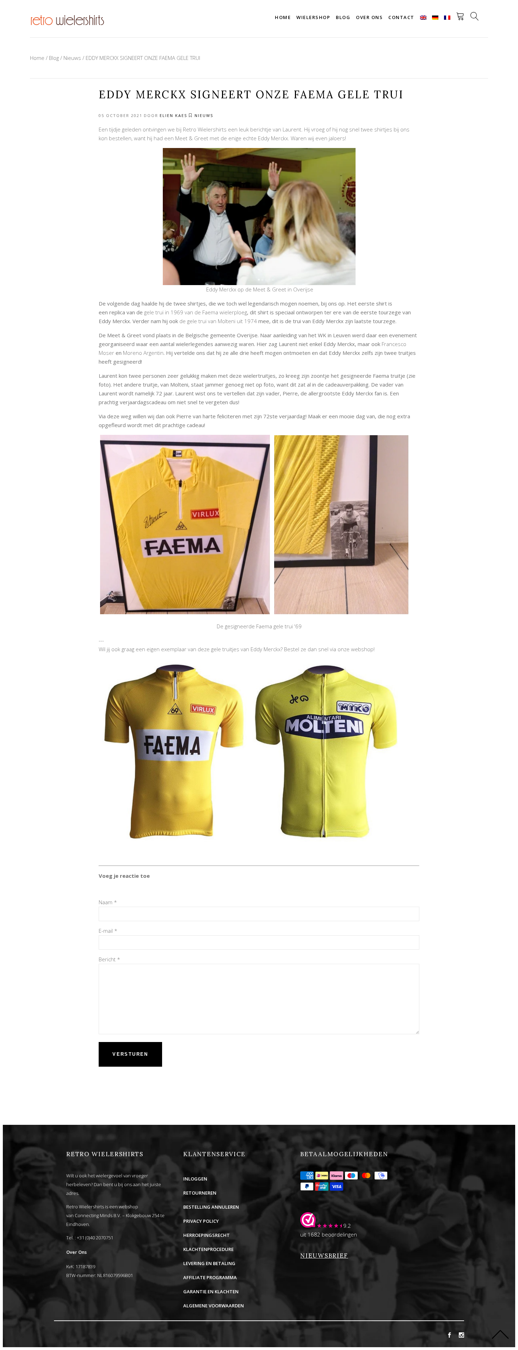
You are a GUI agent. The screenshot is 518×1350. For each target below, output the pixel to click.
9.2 (347, 1225)
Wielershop (313, 17)
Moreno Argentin (143, 352)
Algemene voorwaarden (213, 1305)
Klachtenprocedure (208, 1249)
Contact (401, 17)
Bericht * (109, 959)
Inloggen (195, 1179)
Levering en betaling (209, 1263)
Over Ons (76, 1252)
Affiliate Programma (210, 1277)
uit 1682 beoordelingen (328, 1234)
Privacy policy (201, 1221)
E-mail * (108, 930)
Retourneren (199, 1193)
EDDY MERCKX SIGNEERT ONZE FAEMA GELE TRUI (143, 57)
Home (283, 17)
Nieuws (72, 57)
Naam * (108, 902)
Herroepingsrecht (206, 1235)
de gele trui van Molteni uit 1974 (218, 321)
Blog (343, 17)
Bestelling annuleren (211, 1207)
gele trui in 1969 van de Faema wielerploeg (195, 312)
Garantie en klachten (211, 1291)
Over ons (369, 17)
